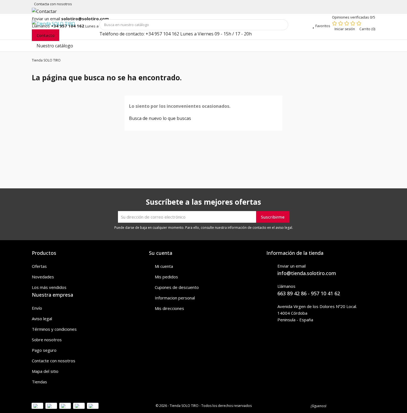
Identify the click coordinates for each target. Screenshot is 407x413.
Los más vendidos (49, 287)
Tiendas (39, 381)
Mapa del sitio (45, 371)
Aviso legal (42, 318)
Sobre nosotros (47, 339)
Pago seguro (44, 350)
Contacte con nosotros (53, 360)
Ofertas (39, 266)
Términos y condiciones (54, 329)
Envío (37, 308)
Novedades (43, 276)
